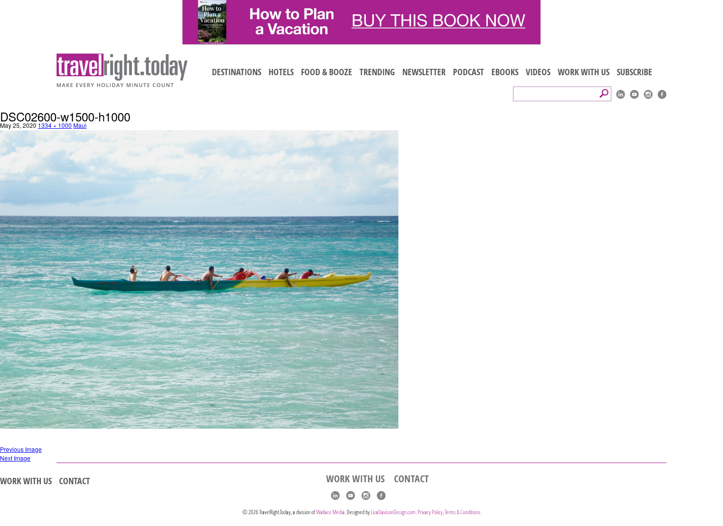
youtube (634, 94)
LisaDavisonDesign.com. (394, 512)
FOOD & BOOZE (326, 71)
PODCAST (468, 71)
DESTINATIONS (236, 71)
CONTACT (74, 480)
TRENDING (377, 71)
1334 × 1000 (55, 125)
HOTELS (281, 71)
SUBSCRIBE (634, 71)
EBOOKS (504, 71)
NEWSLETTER (424, 71)
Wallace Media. (331, 512)
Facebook (662, 94)
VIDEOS (538, 71)
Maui (80, 125)
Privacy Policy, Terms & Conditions (449, 512)
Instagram (648, 94)
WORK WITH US (583, 71)
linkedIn (620, 94)
